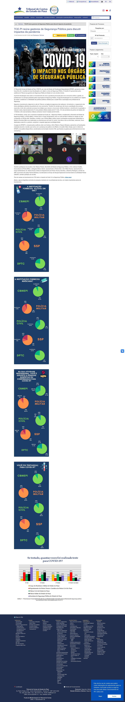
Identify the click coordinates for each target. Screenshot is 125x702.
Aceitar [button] (114, 696)
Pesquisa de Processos (61, 654)
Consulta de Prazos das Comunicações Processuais (62, 667)
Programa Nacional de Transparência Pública (75, 642)
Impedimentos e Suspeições (60, 659)
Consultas (86, 655)
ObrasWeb (59, 677)
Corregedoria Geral (21, 629)
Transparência (32, 629)
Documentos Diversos (76, 661)
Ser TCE (18, 642)
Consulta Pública (33, 626)
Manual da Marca (101, 623)
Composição (19, 623)
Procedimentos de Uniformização (88, 653)
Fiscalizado (39, 17)
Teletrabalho (100, 639)
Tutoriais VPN (100, 654)
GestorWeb (59, 671)
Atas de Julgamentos (62, 630)
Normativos (86, 630)
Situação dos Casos (75, 654)
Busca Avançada (102, 43)
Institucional (19, 17)
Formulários (100, 645)
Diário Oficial (32, 623)
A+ (110, 1)
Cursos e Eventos (47, 624)
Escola (33, 17)
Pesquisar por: (99, 28)
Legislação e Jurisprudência (64, 17)
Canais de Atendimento (74, 650)
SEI (58, 681)
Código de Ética (87, 629)
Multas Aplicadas (60, 623)
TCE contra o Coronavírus (73, 645)
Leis (85, 633)
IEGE (72, 640)
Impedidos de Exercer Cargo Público (62, 645)
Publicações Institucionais (100, 625)
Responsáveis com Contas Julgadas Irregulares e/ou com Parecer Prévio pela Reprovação (62, 638)
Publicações (77, 17)
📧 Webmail (70, 1)
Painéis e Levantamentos (73, 625)
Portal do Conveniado (102, 644)
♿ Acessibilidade (93, 1)
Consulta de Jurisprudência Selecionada (87, 649)
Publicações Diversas (102, 633)
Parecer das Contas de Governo (61, 632)
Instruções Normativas (89, 636)
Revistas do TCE (47, 629)
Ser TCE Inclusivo (20, 643)
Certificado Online (47, 627)
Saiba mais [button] (100, 691)
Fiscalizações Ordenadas (73, 629)
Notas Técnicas (87, 639)
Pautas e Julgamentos (61, 621)
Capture (59, 673)
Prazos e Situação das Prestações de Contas (61, 625)
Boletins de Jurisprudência (87, 645)
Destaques (36, 35)
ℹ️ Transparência (81, 1)
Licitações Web (60, 676)
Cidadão (26, 17)
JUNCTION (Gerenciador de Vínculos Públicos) (74, 633)
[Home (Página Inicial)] (16, 24)
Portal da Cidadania (34, 627)
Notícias (20, 24)
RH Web (59, 678)
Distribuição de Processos (59, 656)
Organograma (20, 626)
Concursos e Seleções (34, 621)
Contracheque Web (101, 642)
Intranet (85, 17)
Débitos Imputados (61, 648)
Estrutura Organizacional (21, 624)
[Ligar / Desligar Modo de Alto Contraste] (102, 1)
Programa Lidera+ (101, 651)
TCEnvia (59, 683)
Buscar (94, 43)
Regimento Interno (88, 627)
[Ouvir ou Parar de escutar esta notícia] (59, 35)
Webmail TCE (100, 641)
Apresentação (19, 621)
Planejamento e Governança (20, 631)
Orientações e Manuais (75, 627)
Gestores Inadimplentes (60, 642)
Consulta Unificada (88, 632)
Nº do (100, 35)
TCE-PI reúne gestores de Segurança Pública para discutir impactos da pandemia (47, 30)
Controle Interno (20, 627)
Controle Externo (49, 17)
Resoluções (87, 635)
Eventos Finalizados (47, 626)
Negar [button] (100, 696)
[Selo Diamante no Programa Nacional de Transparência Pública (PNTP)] (54, 10)
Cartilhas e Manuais (101, 632)
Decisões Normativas (89, 638)
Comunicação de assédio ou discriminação (101, 648)
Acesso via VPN (101, 653)
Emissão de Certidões (34, 624)
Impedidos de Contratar (61, 661)
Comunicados (59, 664)
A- (106, 1)
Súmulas (86, 658)
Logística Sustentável (21, 640)
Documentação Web (62, 674)
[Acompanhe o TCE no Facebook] (110, 10)
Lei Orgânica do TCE (88, 626)
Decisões (86, 657)
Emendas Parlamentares (62, 652)
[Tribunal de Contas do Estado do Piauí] (31, 10)
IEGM (72, 639)
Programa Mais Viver (20, 645)
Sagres (59, 680)
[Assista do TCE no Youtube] (107, 10)
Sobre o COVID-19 (75, 648)
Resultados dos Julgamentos (60, 628)
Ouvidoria (18, 639)
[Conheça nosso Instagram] (103, 10)
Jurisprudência (87, 643)
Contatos (45, 630)
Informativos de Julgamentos (100, 635)
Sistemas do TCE (60, 670)
